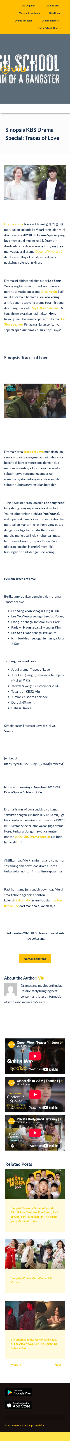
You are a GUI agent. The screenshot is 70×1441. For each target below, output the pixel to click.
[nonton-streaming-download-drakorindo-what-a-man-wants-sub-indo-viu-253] (35, 1241)
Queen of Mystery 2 (48, 251)
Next (58, 1365)
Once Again (49, 292)
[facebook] (6, 1418)
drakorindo (22, 900)
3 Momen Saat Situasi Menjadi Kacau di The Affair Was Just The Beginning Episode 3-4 (34, 1344)
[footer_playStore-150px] (18, 1390)
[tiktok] (26, 1418)
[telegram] (39, 1418)
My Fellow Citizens (45, 308)
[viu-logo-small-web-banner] (13, 63)
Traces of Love (33, 452)
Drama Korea (13, 224)
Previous (15, 1365)
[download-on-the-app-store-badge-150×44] (18, 1403)
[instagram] (19, 1418)
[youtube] (32, 1418)
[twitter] (13, 1418)
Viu (18, 842)
